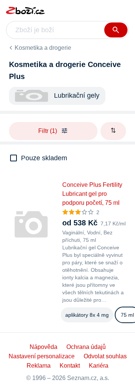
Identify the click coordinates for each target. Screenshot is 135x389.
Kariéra (98, 365)
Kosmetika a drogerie (43, 48)
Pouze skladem (44, 158)
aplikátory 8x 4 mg (87, 315)
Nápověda (43, 347)
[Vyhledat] (116, 29)
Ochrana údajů (86, 347)
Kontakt (70, 365)
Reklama (39, 365)
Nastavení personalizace (42, 356)
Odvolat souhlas (105, 356)
